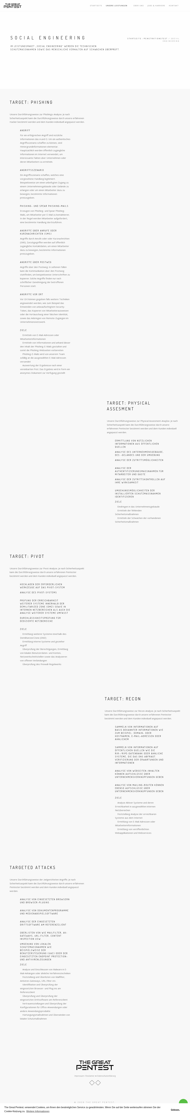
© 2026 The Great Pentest (94, 1102)
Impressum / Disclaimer (85, 1076)
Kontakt (174, 5)
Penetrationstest (156, 39)
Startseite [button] (96, 5)
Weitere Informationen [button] (37, 1111)
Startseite (135, 39)
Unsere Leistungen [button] (117, 5)
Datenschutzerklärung (106, 1076)
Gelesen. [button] (175, 1109)
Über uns (138, 5)
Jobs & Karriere (156, 5)
